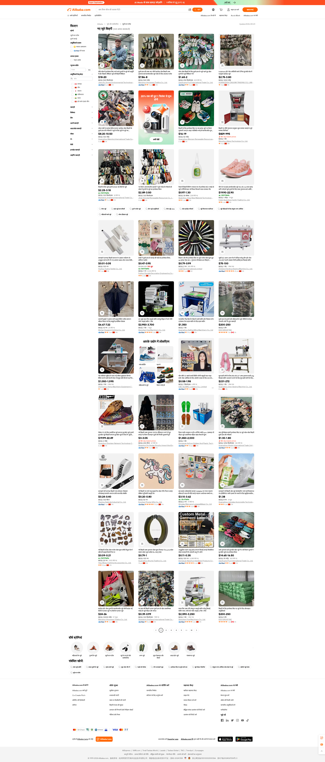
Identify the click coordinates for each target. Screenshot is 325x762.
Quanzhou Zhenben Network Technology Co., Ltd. (116, 443)
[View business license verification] (185, 758)
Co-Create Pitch (78, 695)
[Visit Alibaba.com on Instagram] (237, 720)
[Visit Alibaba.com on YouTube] (242, 720)
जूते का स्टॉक (76, 673)
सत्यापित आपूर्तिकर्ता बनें (228, 705)
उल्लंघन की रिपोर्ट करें (190, 715)
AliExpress (126, 750)
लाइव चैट (186, 695)
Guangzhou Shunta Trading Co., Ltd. (152, 561)
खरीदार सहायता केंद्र (190, 690)
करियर (74, 705)
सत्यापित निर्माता (151, 690)
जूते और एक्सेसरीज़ (112, 24)
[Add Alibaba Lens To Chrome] (104, 739)
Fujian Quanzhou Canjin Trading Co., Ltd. (234, 200)
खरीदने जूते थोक (244, 667)
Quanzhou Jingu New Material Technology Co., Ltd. (196, 198)
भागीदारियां (224, 710)
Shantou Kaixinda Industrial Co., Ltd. (112, 502)
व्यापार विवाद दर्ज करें (190, 700)
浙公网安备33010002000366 (204, 758)
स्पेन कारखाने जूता (158, 667)
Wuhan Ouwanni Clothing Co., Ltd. (111, 330)
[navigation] (81, 327)
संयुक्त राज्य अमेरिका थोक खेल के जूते (222, 667)
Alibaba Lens (82, 739)
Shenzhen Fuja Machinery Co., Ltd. (151, 330)
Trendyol (189, 750)
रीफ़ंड (185, 705)
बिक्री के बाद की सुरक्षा (116, 705)
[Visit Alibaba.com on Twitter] (232, 720)
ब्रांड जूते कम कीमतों (119, 209)
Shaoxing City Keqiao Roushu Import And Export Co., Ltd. (156, 445)
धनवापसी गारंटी (114, 695)
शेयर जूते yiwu (170, 209)
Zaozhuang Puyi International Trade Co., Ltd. (195, 82)
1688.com (136, 750)
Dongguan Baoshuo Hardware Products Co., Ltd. (196, 561)
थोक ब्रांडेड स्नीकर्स (187, 209)
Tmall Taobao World (150, 750)
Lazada (162, 750)
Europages (199, 750)
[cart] (221, 10)
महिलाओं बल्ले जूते (106, 214)
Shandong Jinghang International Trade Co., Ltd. (116, 198)
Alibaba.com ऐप (187, 739)
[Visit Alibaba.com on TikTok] (247, 720)
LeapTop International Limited (190, 269)
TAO (182, 750)
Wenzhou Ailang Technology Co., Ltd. (233, 141)
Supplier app (172, 739)
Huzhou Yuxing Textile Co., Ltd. (110, 269)
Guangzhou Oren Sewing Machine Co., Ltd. (235, 387)
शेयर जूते (103, 209)
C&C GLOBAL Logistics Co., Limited (192, 387)
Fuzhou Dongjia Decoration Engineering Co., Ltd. (156, 273)
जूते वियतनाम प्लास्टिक (206, 209)
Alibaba (100, 24)
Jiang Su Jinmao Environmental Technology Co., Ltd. (116, 82)
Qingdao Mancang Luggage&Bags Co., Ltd (195, 504)
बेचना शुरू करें (225, 695)
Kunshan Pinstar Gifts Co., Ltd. (150, 502)
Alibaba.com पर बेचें (228, 690)
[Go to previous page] (156, 630)
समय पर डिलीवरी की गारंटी (117, 700)
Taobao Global (172, 750)
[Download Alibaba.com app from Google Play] (244, 739)
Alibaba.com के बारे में (80, 685)
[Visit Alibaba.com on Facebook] (222, 720)
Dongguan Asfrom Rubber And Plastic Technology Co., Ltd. (196, 443)
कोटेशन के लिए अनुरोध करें (155, 695)
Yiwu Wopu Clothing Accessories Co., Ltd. (114, 563)
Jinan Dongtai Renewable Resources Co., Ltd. (156, 198)
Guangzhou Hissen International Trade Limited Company (236, 445)
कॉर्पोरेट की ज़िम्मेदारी (78, 700)
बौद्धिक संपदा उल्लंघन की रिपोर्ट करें (194, 710)
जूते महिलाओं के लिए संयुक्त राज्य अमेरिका (231, 209)
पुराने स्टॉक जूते (136, 209)
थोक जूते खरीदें (77, 667)
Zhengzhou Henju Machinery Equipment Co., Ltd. (116, 387)
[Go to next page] (196, 630)
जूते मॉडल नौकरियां (200, 667)
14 (191, 630)
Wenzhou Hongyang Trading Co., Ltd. (152, 82)
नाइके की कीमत (141, 667)
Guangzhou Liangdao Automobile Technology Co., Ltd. (236, 502)
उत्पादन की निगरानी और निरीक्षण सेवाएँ (121, 710)
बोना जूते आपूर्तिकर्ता (153, 209)
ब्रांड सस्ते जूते (110, 667)
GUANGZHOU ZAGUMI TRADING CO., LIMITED (236, 82)
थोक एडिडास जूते (123, 214)
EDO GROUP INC (225, 330)
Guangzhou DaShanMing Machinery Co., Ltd (195, 330)
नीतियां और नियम (114, 715)
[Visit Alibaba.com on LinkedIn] (227, 720)
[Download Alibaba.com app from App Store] (225, 739)
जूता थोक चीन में (125, 667)
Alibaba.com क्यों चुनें (79, 690)
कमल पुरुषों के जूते (93, 667)
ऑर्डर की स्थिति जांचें (227, 700)
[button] (189, 9)
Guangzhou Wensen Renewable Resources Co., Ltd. (196, 139)
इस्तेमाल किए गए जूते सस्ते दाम (179, 667)
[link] (321, 738)
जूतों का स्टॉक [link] (126, 24)
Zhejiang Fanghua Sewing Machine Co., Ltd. (236, 269)
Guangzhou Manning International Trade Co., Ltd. (116, 139)
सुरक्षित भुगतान (114, 690)
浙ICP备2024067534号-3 (227, 758)
